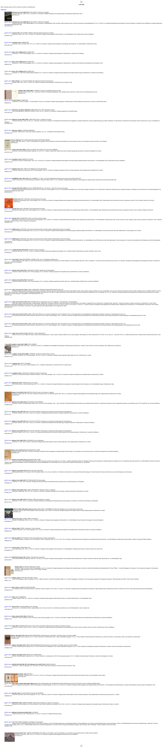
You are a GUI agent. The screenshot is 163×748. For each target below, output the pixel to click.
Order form (3, 9)
